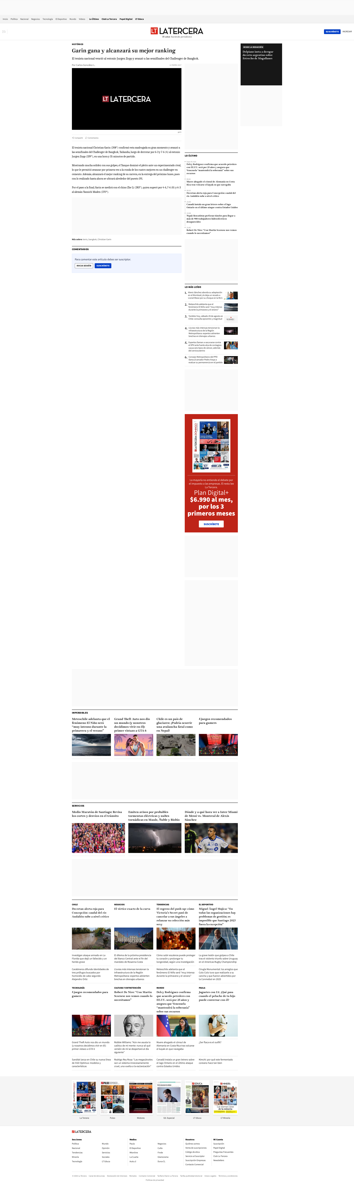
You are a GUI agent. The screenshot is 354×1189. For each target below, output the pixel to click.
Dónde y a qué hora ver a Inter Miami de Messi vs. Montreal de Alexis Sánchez (211, 816)
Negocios (35, 19)
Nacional (24, 19)
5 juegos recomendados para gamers (215, 721)
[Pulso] (112, 1113)
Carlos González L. (85, 65)
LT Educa (139, 19)
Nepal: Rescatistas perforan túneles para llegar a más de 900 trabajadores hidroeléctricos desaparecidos (211, 219)
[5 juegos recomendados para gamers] (218, 745)
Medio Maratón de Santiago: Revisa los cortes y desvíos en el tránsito (97, 814)
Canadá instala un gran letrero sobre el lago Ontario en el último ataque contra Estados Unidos (212, 206)
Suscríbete (103, 265)
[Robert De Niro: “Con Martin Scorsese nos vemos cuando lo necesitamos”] (133, 1026)
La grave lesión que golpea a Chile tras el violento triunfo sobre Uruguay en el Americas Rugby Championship (218, 958)
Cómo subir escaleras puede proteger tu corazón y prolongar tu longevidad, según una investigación (176, 958)
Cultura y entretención (127, 987)
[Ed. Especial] (169, 1113)
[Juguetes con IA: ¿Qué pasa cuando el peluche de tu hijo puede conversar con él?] (218, 1026)
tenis (85, 239)
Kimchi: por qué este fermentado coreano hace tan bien (216, 1061)
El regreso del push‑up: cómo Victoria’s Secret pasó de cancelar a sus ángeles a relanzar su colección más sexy (175, 917)
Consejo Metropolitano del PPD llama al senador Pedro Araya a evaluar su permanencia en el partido (206, 360)
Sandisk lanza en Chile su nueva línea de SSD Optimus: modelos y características (91, 1063)
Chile (75, 904)
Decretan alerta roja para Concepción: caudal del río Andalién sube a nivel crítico (211, 194)
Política (14, 19)
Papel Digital (126, 19)
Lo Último (94, 19)
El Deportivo (61, 19)
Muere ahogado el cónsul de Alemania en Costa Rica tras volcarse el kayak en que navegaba (211, 183)
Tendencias (163, 904)
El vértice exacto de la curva (132, 909)
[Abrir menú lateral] (4, 31)
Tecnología (48, 19)
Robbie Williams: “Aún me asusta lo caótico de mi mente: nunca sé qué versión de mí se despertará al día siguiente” (132, 1047)
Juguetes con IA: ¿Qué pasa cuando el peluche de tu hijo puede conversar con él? (217, 996)
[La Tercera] (84, 1113)
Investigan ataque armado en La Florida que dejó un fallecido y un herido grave (89, 958)
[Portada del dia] (211, 471)
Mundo (73, 19)
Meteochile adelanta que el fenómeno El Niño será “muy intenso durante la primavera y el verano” (205, 307)
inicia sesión (84, 265)
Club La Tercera (109, 19)
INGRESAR (347, 31)
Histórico (77, 44)
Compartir (79, 138)
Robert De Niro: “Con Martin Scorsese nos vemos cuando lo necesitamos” (212, 231)
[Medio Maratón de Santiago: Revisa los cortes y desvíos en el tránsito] (98, 838)
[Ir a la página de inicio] (177, 31)
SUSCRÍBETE (211, 524)
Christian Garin (104, 239)
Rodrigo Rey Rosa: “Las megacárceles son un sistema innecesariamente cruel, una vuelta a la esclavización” (133, 1063)
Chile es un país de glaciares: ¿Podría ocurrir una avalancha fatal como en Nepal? (175, 725)
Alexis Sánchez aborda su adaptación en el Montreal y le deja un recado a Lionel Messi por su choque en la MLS (205, 295)
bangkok (92, 239)
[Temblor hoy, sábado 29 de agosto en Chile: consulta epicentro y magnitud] (231, 319)
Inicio (5, 19)
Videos (82, 19)
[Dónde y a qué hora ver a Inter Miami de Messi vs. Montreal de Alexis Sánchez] (211, 838)
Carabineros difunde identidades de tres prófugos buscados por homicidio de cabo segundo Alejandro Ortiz (90, 974)
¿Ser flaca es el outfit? (210, 1042)
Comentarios (93, 138)
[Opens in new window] (140, 1113)
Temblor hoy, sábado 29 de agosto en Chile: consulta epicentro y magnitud (205, 317)
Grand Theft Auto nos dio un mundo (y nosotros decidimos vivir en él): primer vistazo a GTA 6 (132, 725)
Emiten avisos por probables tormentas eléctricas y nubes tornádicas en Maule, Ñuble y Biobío (154, 816)
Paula (202, 987)
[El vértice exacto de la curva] (133, 939)
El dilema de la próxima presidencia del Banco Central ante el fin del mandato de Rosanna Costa (132, 958)
